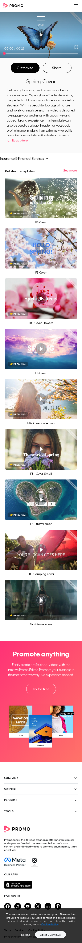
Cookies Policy (49, 924)
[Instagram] (34, 862)
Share (57, 68)
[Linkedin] (48, 906)
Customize (25, 68)
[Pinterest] (58, 906)
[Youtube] (27, 906)
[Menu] (76, 6)
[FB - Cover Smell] (41, 449)
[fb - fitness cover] (41, 600)
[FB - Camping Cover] (41, 550)
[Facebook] (14, 862)
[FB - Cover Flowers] (41, 298)
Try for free (41, 689)
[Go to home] (14, 6)
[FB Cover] (41, 198)
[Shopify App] (41, 885)
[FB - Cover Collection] (41, 399)
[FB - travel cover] (41, 499)
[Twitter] (37, 906)
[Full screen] (76, 47)
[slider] (4, 53)
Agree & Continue (50, 934)
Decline (25, 934)
